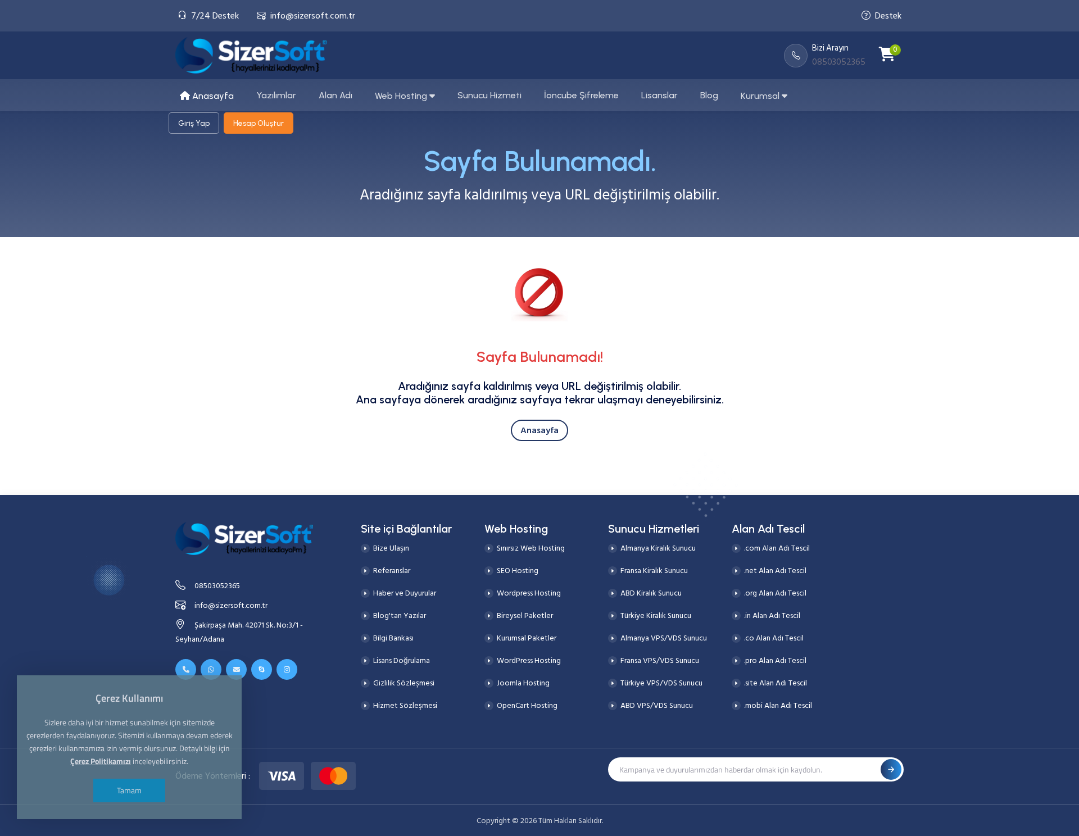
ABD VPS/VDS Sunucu (656, 705)
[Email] (236, 669)
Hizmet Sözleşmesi (405, 705)
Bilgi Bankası (393, 637)
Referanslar (391, 570)
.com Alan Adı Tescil (777, 548)
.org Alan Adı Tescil (775, 593)
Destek (888, 15)
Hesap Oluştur (258, 123)
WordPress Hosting (529, 660)
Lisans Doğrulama (401, 660)
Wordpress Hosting (529, 593)
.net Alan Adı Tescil (775, 570)
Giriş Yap (194, 123)
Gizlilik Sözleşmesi (403, 682)
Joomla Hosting (523, 682)
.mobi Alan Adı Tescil (778, 705)
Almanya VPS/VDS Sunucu (663, 637)
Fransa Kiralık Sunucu (654, 570)
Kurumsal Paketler (526, 637)
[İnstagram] (286, 669)
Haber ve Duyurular (404, 593)
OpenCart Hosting (527, 705)
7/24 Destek (215, 15)
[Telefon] (185, 669)
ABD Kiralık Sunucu (651, 593)
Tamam (129, 790)
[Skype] (261, 669)
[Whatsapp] (211, 669)
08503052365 (217, 585)
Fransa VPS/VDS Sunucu (659, 660)
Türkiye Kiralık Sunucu (655, 615)
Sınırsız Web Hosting (531, 548)
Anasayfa (539, 430)
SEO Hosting (517, 570)
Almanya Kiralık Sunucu (658, 548)
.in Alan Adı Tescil (772, 615)
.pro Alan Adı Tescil (775, 660)
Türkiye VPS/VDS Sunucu (661, 682)
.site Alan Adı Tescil (775, 682)
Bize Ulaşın (391, 548)
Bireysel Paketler (525, 615)
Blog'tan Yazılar (399, 615)
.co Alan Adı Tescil (774, 637)
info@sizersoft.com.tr (312, 15)
